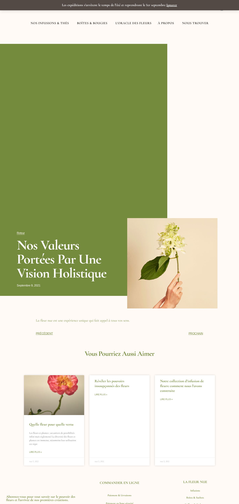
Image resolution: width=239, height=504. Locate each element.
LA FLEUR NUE (195, 482)
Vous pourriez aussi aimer (119, 353)
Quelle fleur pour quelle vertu (51, 424)
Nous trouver (195, 23)
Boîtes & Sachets (195, 497)
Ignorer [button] (171, 5)
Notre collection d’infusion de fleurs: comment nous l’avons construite (182, 386)
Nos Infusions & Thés (50, 23)
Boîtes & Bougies (92, 23)
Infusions (195, 490)
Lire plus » (35, 452)
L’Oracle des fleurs (133, 23)
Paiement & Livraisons (119, 495)
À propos (166, 23)
